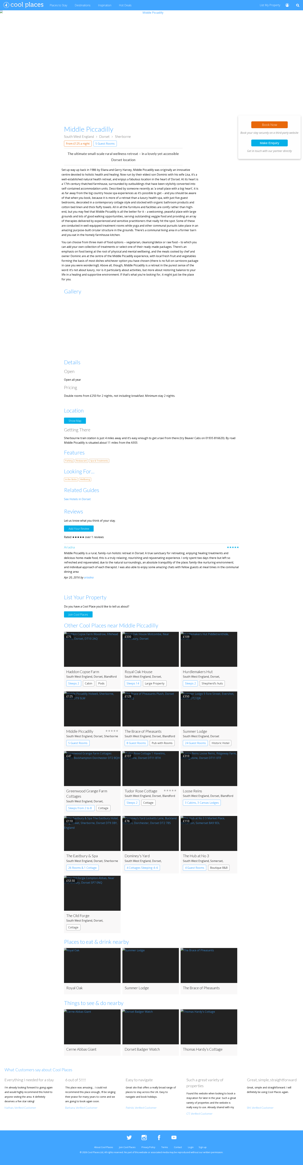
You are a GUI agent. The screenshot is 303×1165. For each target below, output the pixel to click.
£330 (128, 637)
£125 (69, 696)
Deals (125, 5)
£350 (186, 696)
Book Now (269, 125)
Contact (178, 1147)
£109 (186, 637)
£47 (68, 756)
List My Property (270, 5)
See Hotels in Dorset (77, 499)
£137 (128, 756)
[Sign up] (285, 5)
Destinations (82, 5)
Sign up (203, 1147)
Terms (164, 1147)
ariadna (89, 577)
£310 (186, 756)
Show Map (75, 421)
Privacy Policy (148, 1147)
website (143, 1152)
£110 (69, 821)
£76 (127, 821)
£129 (128, 696)
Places (58, 5)
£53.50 (70, 881)
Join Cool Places (78, 614)
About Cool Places (103, 1147)
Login (191, 1147)
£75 (68, 637)
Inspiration (104, 5)
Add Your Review (79, 528)
